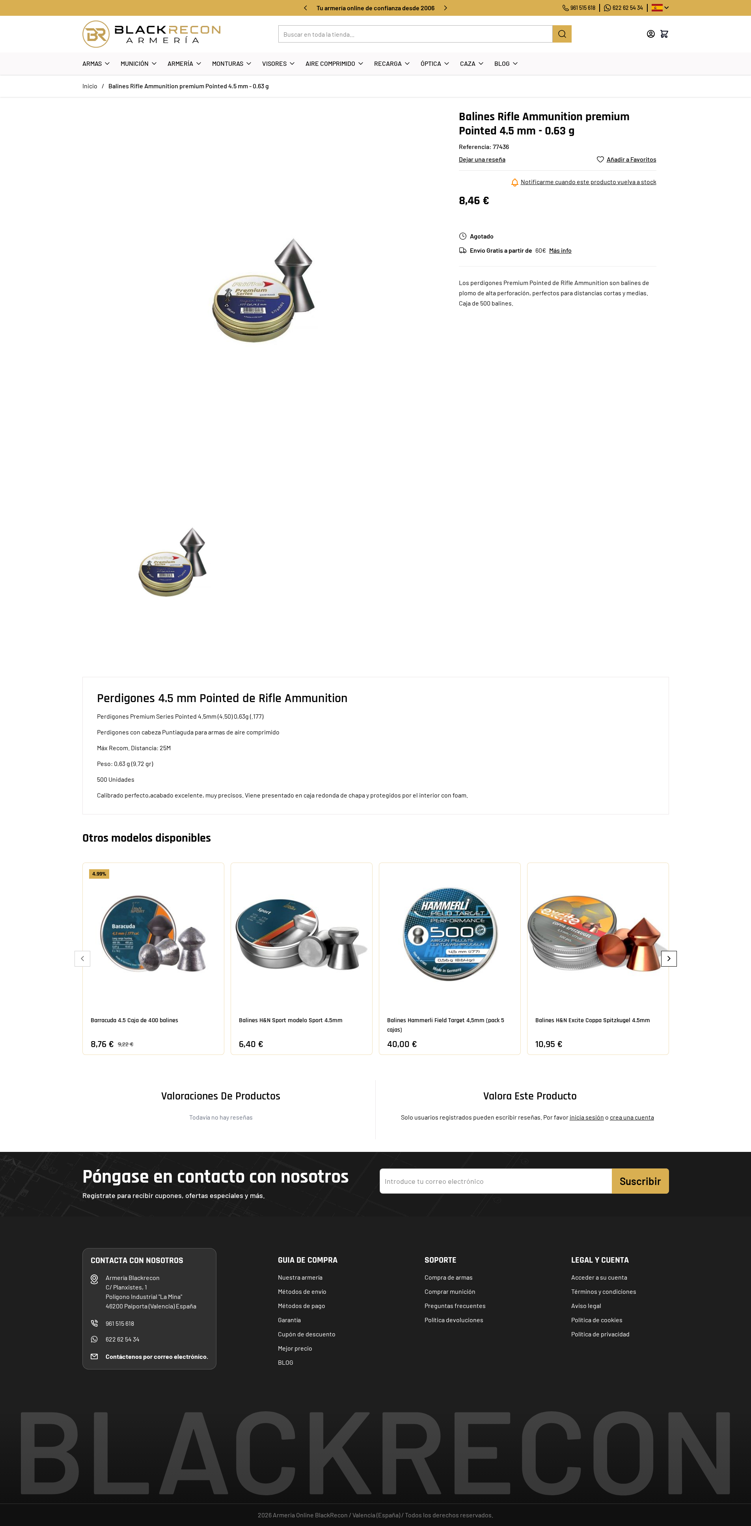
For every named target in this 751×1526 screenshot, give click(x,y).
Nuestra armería (300, 1277)
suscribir (640, 1181)
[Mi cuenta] (650, 33)
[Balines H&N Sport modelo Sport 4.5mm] (301, 933)
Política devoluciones (454, 1319)
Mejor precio (295, 1348)
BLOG (285, 1362)
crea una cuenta (632, 1117)
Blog (502, 63)
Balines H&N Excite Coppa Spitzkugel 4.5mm (592, 1020)
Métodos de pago (301, 1305)
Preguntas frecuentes (455, 1305)
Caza (467, 63)
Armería (180, 63)
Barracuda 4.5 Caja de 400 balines (134, 1020)
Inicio (89, 85)
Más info (560, 250)
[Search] (562, 34)
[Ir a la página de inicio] (151, 34)
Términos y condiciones (603, 1291)
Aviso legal (586, 1305)
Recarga (388, 63)
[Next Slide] (669, 959)
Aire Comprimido (330, 63)
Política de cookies (596, 1319)
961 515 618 (582, 7)
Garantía (289, 1319)
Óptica (431, 63)
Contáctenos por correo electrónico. (157, 1356)
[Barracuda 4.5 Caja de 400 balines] (153, 933)
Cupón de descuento (306, 1334)
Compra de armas (449, 1277)
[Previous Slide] (82, 959)
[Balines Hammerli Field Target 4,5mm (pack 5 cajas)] (449, 933)
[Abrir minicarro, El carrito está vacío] (664, 34)
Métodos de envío (302, 1291)
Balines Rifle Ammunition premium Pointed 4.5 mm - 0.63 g (188, 85)
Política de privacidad (600, 1334)
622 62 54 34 (628, 7)
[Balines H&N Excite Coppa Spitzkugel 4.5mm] (598, 933)
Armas (92, 63)
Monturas (227, 63)
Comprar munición (450, 1291)
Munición (135, 63)
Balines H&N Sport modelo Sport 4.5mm (291, 1020)
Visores (274, 63)
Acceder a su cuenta (599, 1277)
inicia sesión (587, 1117)
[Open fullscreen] (262, 290)
